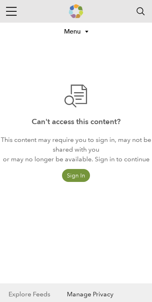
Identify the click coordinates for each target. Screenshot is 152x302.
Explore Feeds (29, 294)
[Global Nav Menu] (11, 11)
